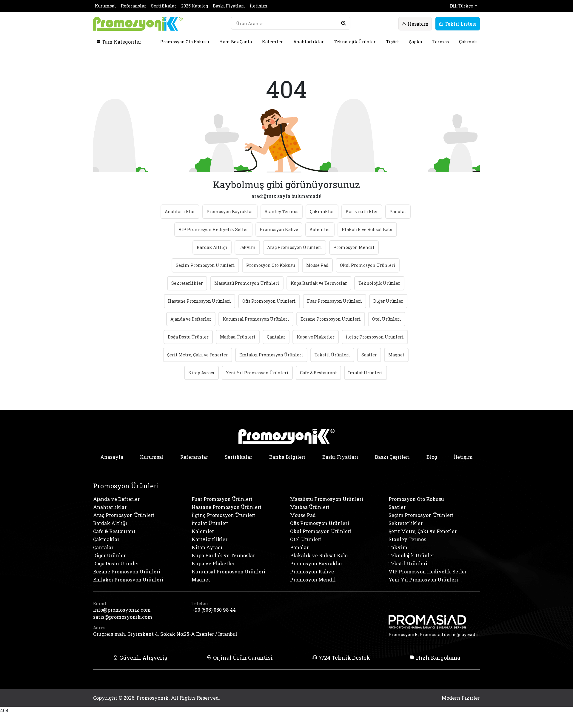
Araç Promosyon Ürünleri (294, 247)
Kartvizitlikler (362, 211)
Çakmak (468, 41)
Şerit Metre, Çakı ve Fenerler (197, 355)
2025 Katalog (194, 6)
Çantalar (276, 337)
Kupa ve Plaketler (316, 337)
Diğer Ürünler (388, 301)
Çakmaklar (322, 211)
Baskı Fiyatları (229, 6)
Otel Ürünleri (386, 319)
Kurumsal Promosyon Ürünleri (256, 319)
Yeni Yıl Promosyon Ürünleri (257, 373)
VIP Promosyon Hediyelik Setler (213, 229)
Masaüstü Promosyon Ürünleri (246, 283)
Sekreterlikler (187, 283)
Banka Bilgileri (287, 457)
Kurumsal (105, 6)
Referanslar (133, 6)
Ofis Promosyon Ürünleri (269, 301)
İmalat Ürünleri (365, 373)
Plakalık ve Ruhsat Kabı (367, 229)
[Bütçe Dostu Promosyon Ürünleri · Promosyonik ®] (138, 24)
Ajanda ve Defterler (190, 319)
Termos (440, 41)
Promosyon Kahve (279, 229)
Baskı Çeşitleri (392, 457)
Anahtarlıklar (308, 41)
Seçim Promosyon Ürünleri (205, 265)
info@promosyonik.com (122, 610)
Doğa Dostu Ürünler (188, 337)
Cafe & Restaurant (318, 373)
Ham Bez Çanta (235, 41)
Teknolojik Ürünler (355, 41)
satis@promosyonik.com (122, 617)
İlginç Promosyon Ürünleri (375, 337)
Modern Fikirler (461, 698)
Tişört (392, 41)
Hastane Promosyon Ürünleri (199, 301)
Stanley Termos (281, 211)
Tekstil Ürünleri (332, 355)
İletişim (259, 6)
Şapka (415, 41)
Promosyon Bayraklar (230, 211)
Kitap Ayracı (201, 373)
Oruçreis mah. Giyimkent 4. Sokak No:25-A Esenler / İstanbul (165, 634)
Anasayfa (111, 457)
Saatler (369, 355)
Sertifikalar (163, 6)
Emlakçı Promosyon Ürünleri (271, 355)
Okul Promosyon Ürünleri (367, 265)
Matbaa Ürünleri (237, 337)
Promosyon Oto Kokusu (184, 41)
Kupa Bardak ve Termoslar (319, 283)
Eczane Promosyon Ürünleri (331, 319)
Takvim (247, 247)
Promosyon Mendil (354, 247)
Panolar (397, 211)
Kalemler (272, 41)
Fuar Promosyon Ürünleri (334, 301)
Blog (431, 457)
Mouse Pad (317, 265)
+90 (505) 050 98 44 (214, 610)
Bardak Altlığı (212, 247)
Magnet (396, 355)
